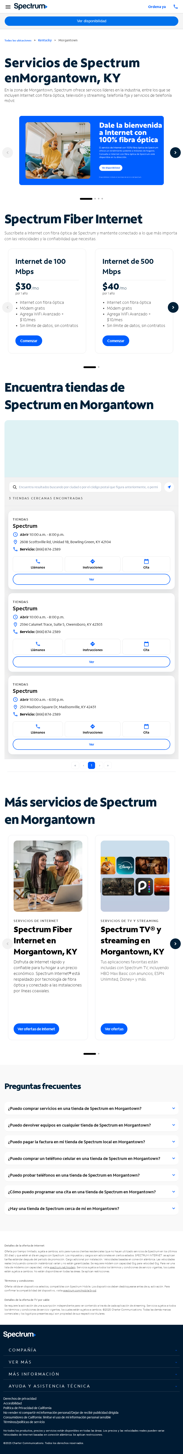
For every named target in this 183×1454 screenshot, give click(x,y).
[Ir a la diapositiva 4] (102, 199)
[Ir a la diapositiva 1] (86, 199)
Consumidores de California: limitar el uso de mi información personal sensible (57, 1417)
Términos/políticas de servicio (24, 1422)
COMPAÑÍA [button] (23, 1350)
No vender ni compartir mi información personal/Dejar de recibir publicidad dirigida (61, 1412)
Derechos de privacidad (19, 1398)
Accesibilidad (12, 1403)
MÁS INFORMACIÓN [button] (34, 1374)
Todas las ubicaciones (17, 40)
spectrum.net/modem (62, 1267)
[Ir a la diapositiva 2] (95, 199)
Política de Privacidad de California (27, 1408)
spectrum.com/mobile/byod (79, 1290)
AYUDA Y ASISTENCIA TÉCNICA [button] (50, 1386)
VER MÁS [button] (20, 1362)
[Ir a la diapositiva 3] (99, 199)
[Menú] (7, 6)
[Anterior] (7, 152)
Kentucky (45, 40)
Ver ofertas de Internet (36, 1028)
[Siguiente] (175, 152)
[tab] (91, 1350)
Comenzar (28, 340)
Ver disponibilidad (91, 21)
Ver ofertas (114, 1028)
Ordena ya (157, 6)
